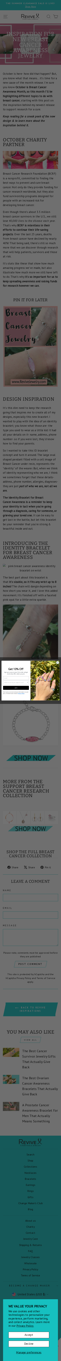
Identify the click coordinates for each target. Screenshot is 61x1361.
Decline (29, 1344)
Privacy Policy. (25, 1326)
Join (16, 688)
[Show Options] (27, 682)
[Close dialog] (57, 662)
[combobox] (15, 682)
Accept (29, 1335)
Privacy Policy (21, 693)
